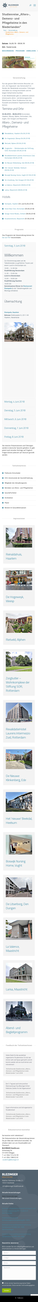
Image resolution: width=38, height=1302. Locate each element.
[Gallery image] (19, 538)
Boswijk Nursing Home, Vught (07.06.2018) (20, 175)
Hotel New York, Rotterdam (15, 208)
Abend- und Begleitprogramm (16, 1029)
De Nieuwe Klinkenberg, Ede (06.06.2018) (19, 163)
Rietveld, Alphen (15, 639)
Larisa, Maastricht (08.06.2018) (16, 190)
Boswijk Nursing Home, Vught (15, 863)
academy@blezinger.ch (11, 1159)
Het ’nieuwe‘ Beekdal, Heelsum (19, 820)
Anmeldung (31, 51)
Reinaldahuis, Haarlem (14, 556)
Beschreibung (8, 51)
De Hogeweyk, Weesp (15, 598)
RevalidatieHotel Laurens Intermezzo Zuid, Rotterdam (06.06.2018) (20, 156)
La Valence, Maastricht (12, 948)
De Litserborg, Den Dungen (17, 905)
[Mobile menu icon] (34, 5)
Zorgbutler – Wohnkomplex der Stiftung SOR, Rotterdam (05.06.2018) (19, 149)
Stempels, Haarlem (11, 203)
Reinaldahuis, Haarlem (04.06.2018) (17, 133)
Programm (20, 51)
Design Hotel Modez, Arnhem (15, 213)
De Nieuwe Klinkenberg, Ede (16, 777)
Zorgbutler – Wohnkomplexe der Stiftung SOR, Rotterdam (17, 684)
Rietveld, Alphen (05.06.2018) (15, 143)
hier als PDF (6, 237)
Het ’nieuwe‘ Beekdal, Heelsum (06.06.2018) (15, 169)
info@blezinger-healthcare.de (13, 1186)
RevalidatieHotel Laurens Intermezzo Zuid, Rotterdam (18, 733)
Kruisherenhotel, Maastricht (14, 218)
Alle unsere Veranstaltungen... (12, 1198)
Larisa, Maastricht (16, 989)
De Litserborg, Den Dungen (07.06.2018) (19, 180)
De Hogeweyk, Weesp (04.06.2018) (17, 138)
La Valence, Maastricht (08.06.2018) (17, 185)
